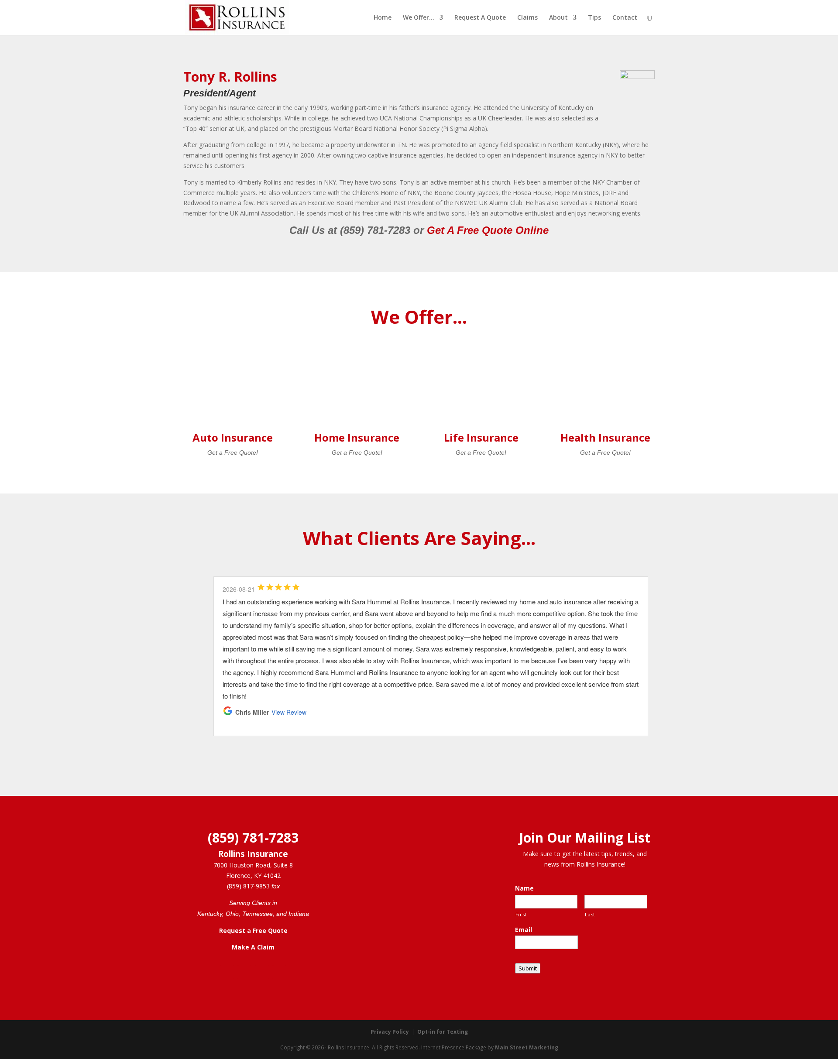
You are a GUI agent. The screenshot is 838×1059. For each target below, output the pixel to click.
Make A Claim (253, 947)
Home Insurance (356, 437)
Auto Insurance (232, 437)
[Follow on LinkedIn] (262, 972)
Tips (594, 17)
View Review (288, 712)
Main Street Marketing (526, 1047)
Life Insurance (481, 437)
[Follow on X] (279, 972)
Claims (527, 17)
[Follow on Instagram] (244, 972)
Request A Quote (480, 17)
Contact (624, 17)
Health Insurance (605, 437)
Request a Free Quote (253, 930)
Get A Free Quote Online (488, 230)
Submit (528, 968)
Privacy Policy (390, 1031)
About (558, 17)
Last (590, 914)
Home (383, 17)
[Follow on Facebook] (227, 972)
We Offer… (418, 17)
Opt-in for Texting (442, 1031)
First (521, 914)
